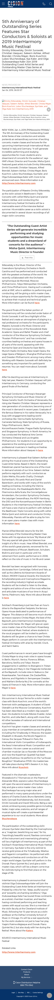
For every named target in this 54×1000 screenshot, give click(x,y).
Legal (13, 992)
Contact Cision (26, 969)
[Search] (50, 4)
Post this (29, 257)
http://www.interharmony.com (19, 183)
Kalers (29, 930)
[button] (27, 105)
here (37, 303)
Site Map (21, 992)
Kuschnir (23, 767)
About (26, 975)
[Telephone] (44, 4)
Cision (30, 996)
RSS (28, 992)
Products (26, 972)
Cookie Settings (38, 992)
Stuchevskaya (9, 818)
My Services (26, 977)
